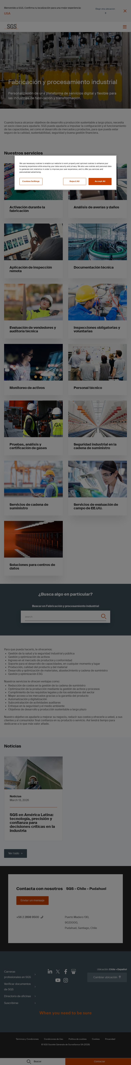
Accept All (100, 181)
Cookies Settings (31, 181)
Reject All (74, 181)
